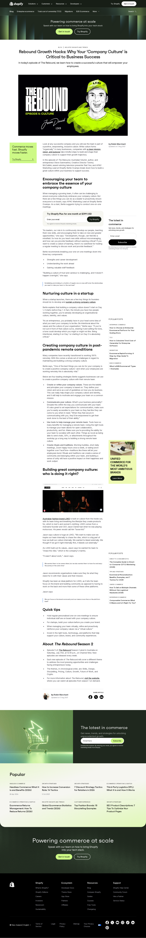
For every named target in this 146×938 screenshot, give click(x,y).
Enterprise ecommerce (25, 11)
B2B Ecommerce (82, 11)
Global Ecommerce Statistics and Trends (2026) (57, 807)
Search (131, 11)
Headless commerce (17, 783)
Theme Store (66, 892)
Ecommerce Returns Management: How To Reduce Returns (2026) (21, 808)
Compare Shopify (94, 892)
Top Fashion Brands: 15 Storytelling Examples (85, 807)
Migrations (69, 11)
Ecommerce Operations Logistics (119, 783)
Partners (64, 901)
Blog (11, 11)
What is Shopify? (42, 888)
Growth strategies (49, 783)
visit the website (91, 678)
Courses (90, 901)
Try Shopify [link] (94, 219)
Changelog (91, 909)
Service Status (118, 901)
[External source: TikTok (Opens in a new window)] (127, 922)
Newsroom (39, 905)
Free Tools (91, 905)
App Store (65, 896)
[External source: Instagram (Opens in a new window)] (122, 922)
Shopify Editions (41, 892)
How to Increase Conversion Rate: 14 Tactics (56, 788)
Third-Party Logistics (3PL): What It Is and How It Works (121, 788)
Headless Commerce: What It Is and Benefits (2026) (24, 788)
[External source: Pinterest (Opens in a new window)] (107, 927)
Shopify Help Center (121, 888)
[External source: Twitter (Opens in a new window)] (96, 697)
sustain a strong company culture (81, 302)
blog (60, 47)
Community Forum (120, 892)
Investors (39, 901)
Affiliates (64, 905)
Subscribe (122, 242)
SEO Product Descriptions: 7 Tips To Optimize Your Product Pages (121, 808)
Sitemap (76, 924)
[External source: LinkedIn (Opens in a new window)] (101, 697)
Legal (53, 924)
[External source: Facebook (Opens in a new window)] (90, 697)
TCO (111, 337)
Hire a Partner (118, 896)
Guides (90, 896)
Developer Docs (67, 888)
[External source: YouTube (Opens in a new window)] (117, 922)
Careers (38, 896)
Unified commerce (116, 584)
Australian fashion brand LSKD (56, 519)
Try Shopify (115, 4)
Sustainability (40, 909)
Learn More (117, 478)
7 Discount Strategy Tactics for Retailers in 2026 (88, 788)
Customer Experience (82, 802)
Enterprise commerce (117, 325)
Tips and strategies (117, 571)
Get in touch (129, 4)
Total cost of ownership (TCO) (49, 11)
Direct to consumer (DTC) (119, 559)
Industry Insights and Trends (76, 47)
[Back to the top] (12, 884)
